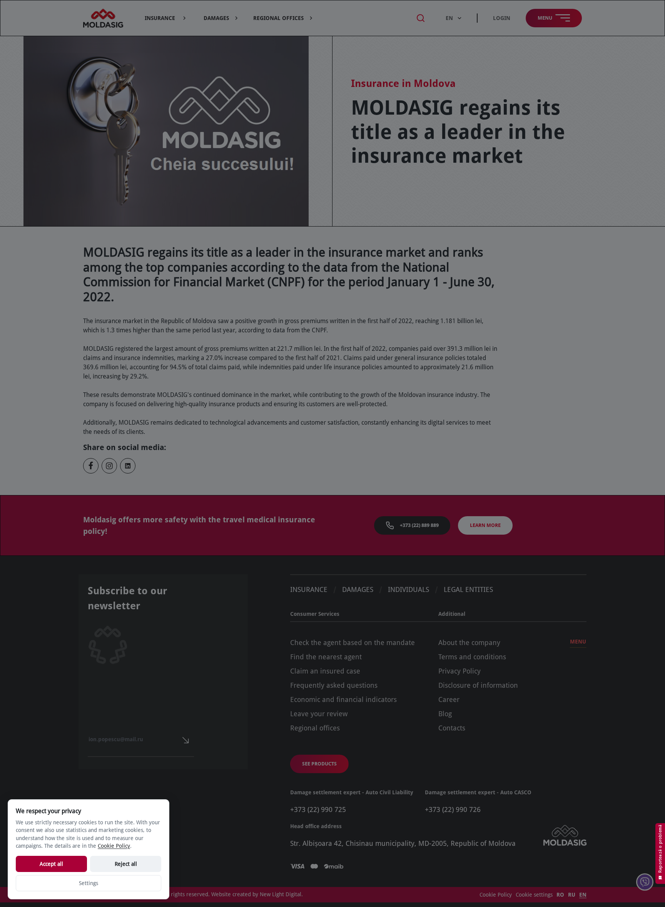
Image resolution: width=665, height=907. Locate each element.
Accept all (51, 864)
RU (571, 895)
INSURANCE (308, 589)
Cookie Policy (496, 895)
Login (501, 18)
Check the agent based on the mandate (352, 643)
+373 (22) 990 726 (453, 809)
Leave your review (319, 714)
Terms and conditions (472, 657)
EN (582, 895)
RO (560, 895)
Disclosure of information (478, 685)
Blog (445, 714)
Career (448, 699)
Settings (88, 883)
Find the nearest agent (326, 657)
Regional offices (315, 728)
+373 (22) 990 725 (318, 809)
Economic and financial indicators (343, 699)
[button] (166, 18)
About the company (469, 643)
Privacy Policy (459, 671)
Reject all (126, 864)
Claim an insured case (325, 671)
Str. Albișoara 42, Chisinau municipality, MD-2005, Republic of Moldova (403, 843)
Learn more (485, 525)
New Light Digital (280, 894)
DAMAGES (357, 589)
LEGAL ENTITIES (468, 589)
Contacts (451, 728)
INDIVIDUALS (408, 589)
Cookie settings (534, 895)
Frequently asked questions (334, 685)
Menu (578, 642)
